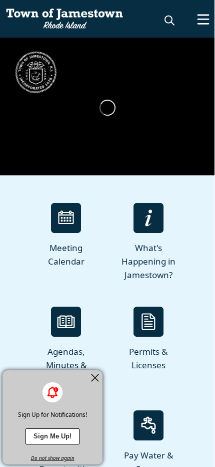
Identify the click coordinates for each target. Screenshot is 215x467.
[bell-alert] (52, 392)
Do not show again (52, 457)
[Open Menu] (203, 19)
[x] (95, 377)
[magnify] (170, 20)
